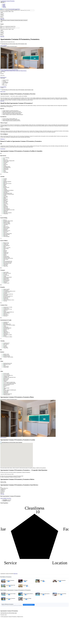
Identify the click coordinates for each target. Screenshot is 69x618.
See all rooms (2, 148)
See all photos (3, 437)
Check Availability (3, 45)
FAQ (19, 70)
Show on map (2, 91)
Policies (22, 70)
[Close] (1, 21)
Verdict (5, 70)
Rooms (8, 70)
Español (4, 6)
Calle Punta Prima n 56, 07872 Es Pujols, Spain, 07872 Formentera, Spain (14, 43)
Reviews (25, 70)
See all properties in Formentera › (14, 9)
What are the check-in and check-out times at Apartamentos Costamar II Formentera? (15, 472)
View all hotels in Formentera (28, 604)
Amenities (11, 70)
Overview (2, 70)
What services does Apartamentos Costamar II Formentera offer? (12, 476)
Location (16, 70)
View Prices (9, 498)
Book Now (2, 18)
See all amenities (3, 86)
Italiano (4, 5)
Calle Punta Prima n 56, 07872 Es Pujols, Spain (8, 612)
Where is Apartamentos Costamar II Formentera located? (11, 477)
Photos (14, 70)
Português (4, 7)
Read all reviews (3, 77)
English (4, 4)
